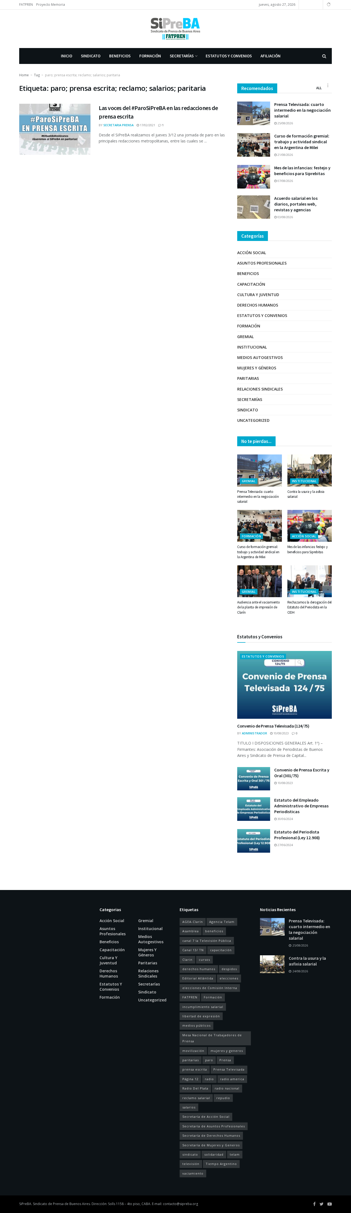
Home (24, 75)
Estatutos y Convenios (229, 55)
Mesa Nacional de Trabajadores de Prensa (212, 1038)
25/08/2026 (285, 123)
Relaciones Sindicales (260, 389)
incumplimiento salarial (202, 1007)
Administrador (254, 733)
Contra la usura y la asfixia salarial (307, 961)
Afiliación (271, 55)
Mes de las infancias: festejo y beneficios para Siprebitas (302, 170)
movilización (193, 1051)
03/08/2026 (285, 217)
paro (209, 1060)
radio (209, 1079)
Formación (150, 55)
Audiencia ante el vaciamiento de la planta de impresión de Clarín (258, 607)
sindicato (190, 1154)
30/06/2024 (285, 819)
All (319, 88)
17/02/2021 (147, 125)
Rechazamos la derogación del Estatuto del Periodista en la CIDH (309, 607)
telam (235, 1154)
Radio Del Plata (195, 1088)
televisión (190, 1164)
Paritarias (248, 378)
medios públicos (196, 1025)
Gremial (245, 336)
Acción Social (251, 252)
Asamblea (190, 931)
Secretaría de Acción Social (206, 1116)
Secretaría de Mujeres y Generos (211, 1145)
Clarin (187, 960)
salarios (189, 1107)
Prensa (225, 1060)
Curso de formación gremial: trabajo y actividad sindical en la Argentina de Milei (301, 141)
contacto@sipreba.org (180, 1203)
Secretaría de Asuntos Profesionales (213, 1126)
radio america (232, 1079)
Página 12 (190, 1079)
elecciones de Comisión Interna (209, 988)
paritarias (190, 1060)
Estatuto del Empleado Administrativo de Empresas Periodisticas (301, 805)
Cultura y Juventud (258, 294)
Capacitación (251, 284)
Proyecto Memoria (50, 4)
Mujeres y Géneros (256, 367)
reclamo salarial (196, 1098)
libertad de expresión (201, 1016)
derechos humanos (198, 969)
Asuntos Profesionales (262, 263)
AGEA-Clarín (192, 922)
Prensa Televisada (229, 1069)
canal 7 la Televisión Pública (206, 941)
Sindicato (90, 55)
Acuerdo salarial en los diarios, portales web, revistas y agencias (296, 203)
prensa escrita (194, 1069)
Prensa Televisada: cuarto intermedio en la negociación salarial (302, 110)
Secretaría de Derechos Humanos (211, 1135)
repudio (223, 1098)
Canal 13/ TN (193, 950)
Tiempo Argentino (221, 1164)
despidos (229, 969)
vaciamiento (192, 1173)
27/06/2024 (285, 845)
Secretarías (182, 55)
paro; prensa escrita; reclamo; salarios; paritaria (82, 75)
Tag (37, 75)
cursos (204, 960)
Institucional (252, 347)
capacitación (221, 950)
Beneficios (120, 55)
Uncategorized (253, 420)
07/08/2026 (285, 181)
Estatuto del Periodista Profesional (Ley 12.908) (297, 834)
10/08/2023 (281, 733)
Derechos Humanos (257, 305)
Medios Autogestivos (260, 357)
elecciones (229, 978)
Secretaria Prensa (118, 125)
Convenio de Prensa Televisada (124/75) (273, 726)
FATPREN (26, 4)
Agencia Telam (221, 922)
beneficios (214, 931)
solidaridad (213, 1154)
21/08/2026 (285, 155)
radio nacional (227, 1088)
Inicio (66, 55)
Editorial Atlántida (197, 978)
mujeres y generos (227, 1051)
